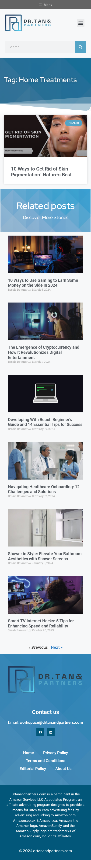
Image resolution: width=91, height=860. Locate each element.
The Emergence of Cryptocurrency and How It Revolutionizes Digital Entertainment (43, 352)
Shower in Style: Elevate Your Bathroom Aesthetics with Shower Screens (45, 556)
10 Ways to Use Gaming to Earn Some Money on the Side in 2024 (43, 283)
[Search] (80, 47)
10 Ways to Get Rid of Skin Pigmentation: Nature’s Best (41, 172)
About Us (63, 768)
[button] (80, 23)
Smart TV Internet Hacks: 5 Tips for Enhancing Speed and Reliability (41, 623)
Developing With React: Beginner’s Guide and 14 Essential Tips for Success (45, 422)
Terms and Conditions (45, 760)
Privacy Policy (55, 752)
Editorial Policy (33, 768)
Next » (57, 647)
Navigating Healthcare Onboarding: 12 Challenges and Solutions (44, 489)
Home (28, 752)
